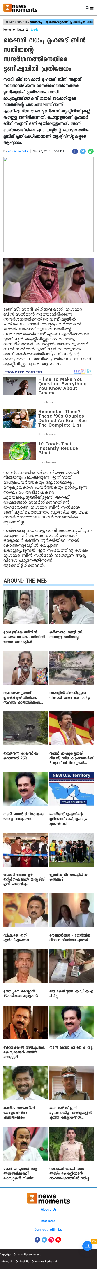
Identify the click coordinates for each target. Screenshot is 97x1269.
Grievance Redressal (44, 1262)
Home (7, 30)
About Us (48, 1210)
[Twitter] (44, 1240)
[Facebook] (37, 1240)
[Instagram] (51, 1240)
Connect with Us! (48, 1230)
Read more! (48, 1221)
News (21, 30)
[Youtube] (58, 1240)
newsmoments (18, 151)
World (35, 30)
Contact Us (22, 1262)
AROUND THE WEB (25, 582)
